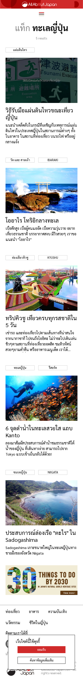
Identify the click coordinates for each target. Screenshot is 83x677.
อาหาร (34, 611)
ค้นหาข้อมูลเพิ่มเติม (41, 660)
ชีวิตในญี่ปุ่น (38, 622)
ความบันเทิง (57, 611)
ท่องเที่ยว (13, 611)
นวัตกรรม (13, 622)
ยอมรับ (41, 649)
